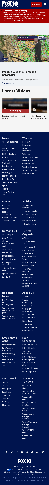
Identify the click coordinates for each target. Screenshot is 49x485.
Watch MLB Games (27, 398)
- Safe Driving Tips (8, 193)
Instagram (6, 388)
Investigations (8, 256)
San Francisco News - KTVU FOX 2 (8, 310)
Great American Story (29, 257)
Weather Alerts (28, 160)
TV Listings (27, 324)
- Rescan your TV (29, 327)
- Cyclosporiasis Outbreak (9, 161)
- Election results (29, 211)
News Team (27, 321)
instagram (17, 452)
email (37, 452)
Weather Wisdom (30, 170)
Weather (27, 138)
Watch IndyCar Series (28, 409)
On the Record (28, 265)
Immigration (7, 166)
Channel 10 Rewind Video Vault (8, 243)
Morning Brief (8, 172)
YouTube (6, 382)
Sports (5, 185)
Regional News (7, 294)
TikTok (5, 385)
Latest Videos (8, 169)
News (5, 138)
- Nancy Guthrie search (9, 269)
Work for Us (27, 330)
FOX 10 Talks (28, 250)
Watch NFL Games (27, 386)
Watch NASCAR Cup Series (29, 403)
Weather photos (29, 371)
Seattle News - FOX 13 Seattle (8, 317)
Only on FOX (9, 231)
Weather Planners (30, 157)
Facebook (6, 392)
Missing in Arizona (6, 263)
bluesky (32, 452)
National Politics (29, 220)
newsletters (42, 452)
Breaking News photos (29, 363)
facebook (6, 452)
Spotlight (6, 277)
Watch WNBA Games (28, 431)
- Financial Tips (8, 220)
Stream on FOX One (28, 380)
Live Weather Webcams (8, 349)
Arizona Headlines (10, 142)
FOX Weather (28, 173)
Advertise (26, 296)
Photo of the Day (30, 368)
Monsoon (26, 145)
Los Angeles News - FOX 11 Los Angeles (8, 302)
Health (5, 157)
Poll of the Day (8, 179)
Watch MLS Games (27, 436)
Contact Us (27, 305)
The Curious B (28, 247)
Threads (5, 398)
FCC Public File (28, 317)
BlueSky (5, 401)
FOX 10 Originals (27, 232)
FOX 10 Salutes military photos (29, 358)
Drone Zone (7, 252)
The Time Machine (26, 269)
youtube (22, 452)
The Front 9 (27, 253)
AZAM (5, 145)
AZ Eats (25, 238)
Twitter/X (6, 395)
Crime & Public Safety (8, 149)
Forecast (26, 142)
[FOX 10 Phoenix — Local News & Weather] (10, 4)
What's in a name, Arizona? (30, 284)
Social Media (9, 378)
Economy (6, 208)
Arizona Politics (29, 214)
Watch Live (36, 5)
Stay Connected (29, 339)
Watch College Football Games (29, 392)
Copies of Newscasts (27, 309)
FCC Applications (29, 314)
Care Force (7, 238)
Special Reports (9, 273)
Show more (8, 83)
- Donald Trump (29, 224)
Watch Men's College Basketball (28, 416)
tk (27, 452)
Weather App (28, 163)
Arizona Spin (7, 234)
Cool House (7, 249)
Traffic (5, 189)
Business (6, 205)
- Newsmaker (28, 217)
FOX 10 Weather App (9, 363)
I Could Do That (29, 262)
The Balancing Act (28, 242)
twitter (11, 452)
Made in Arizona (9, 259)
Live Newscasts (9, 344)
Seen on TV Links (9, 182)
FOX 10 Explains (9, 154)
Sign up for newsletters (27, 352)
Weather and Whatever (28, 278)
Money (6, 201)
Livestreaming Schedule (8, 354)
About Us (28, 292)
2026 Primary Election (28, 206)
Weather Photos (29, 167)
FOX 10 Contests (29, 344)
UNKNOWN (27, 274)
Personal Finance (9, 217)
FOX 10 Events (28, 348)
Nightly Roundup (9, 176)
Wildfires (26, 154)
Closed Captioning (27, 301)
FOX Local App (8, 359)
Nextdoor (6, 405)
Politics (26, 201)
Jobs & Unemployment (9, 212)
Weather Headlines (26, 149)
